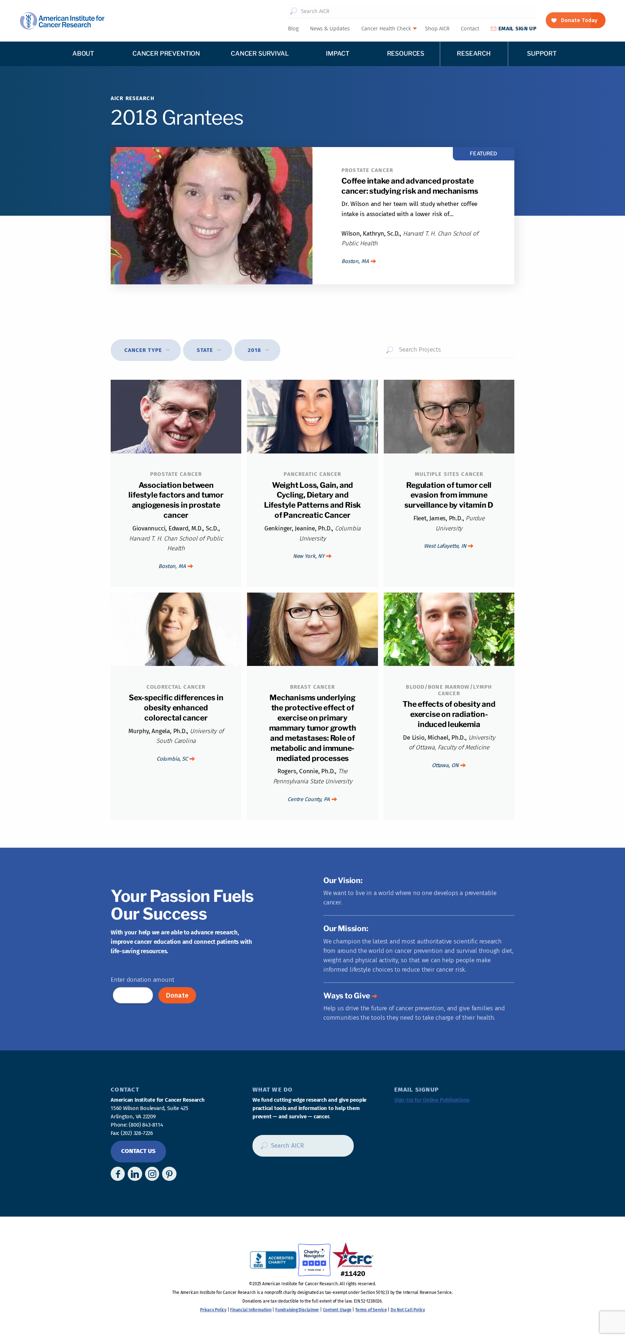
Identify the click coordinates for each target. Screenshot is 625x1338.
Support (542, 53)
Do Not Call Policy (408, 1309)
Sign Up (517, 28)
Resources (405, 53)
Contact (470, 28)
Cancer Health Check (386, 28)
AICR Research (132, 98)
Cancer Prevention (166, 53)
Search (293, 11)
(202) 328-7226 (137, 1133)
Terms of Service (371, 1309)
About (83, 53)
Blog (293, 28)
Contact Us (138, 1151)
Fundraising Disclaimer (297, 1309)
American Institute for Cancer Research (62, 21)
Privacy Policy (213, 1309)
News (330, 28)
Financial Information (250, 1309)
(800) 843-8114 (146, 1125)
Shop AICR (437, 28)
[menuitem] (293, 28)
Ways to (346, 995)
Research (474, 53)
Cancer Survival (259, 53)
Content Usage (337, 1309)
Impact (337, 53)
